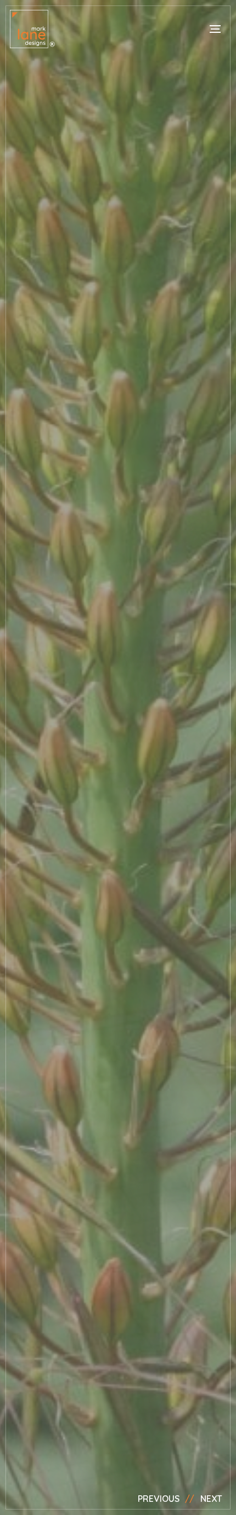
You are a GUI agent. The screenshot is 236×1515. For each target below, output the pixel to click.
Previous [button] (158, 1498)
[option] (118, 757)
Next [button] (211, 1498)
